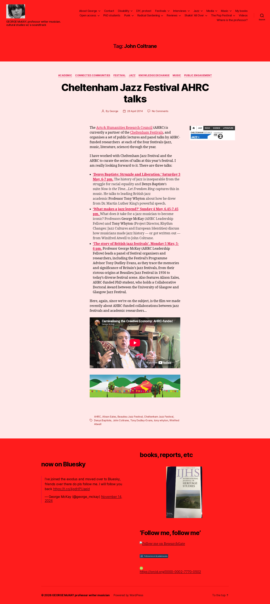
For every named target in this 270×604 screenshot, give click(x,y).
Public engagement (198, 75)
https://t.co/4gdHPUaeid (71, 489)
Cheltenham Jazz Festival (158, 416)
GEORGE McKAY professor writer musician (81, 595)
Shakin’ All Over (194, 15)
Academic (65, 75)
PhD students (111, 15)
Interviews (179, 10)
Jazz (196, 10)
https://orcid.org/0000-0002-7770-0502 (170, 572)
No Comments (160, 111)
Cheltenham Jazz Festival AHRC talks (135, 93)
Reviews (172, 15)
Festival (119, 75)
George (114, 111)
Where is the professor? (232, 20)
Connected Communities (92, 75)
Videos (243, 15)
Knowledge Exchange (154, 75)
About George (88, 10)
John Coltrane (121, 420)
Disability (123, 10)
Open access (88, 15)
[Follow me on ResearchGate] (184, 543)
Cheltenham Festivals (146, 132)
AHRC (97, 416)
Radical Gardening (148, 15)
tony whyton (161, 420)
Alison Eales (109, 416)
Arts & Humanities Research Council (124, 128)
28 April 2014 (135, 111)
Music (224, 10)
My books (241, 10)
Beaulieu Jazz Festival (130, 416)
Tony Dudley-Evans (141, 420)
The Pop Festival (221, 15)
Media (210, 10)
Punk (127, 15)
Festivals (160, 10)
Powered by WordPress (128, 595)
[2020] (184, 492)
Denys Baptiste (102, 420)
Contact (109, 10)
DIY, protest (143, 10)
